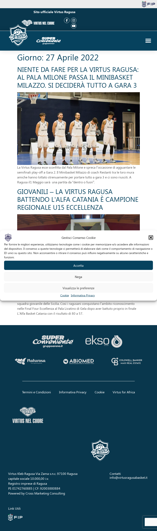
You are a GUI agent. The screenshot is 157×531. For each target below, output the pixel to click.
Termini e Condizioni (36, 392)
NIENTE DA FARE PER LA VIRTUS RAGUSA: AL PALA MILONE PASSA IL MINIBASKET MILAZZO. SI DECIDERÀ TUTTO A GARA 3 (78, 77)
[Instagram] (73, 20)
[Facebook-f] (67, 20)
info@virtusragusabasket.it (128, 477)
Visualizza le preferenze (78, 288)
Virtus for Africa (124, 392)
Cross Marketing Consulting (45, 493)
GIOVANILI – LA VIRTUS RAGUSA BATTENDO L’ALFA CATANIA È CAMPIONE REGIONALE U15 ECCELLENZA (77, 199)
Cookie (64, 295)
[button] (151, 238)
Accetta (78, 265)
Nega (78, 277)
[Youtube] (73, 26)
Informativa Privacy (83, 295)
